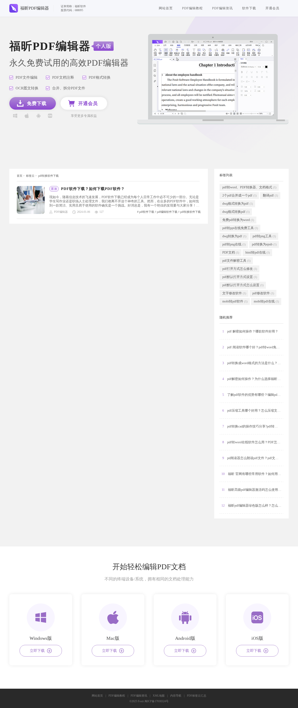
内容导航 (175, 695)
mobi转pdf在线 (266, 301)
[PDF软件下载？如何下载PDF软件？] (33, 200)
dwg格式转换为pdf (237, 203)
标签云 (30, 175)
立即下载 (37, 651)
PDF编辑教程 (192, 8)
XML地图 (159, 695)
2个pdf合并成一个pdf (239, 195)
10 (252, 474)
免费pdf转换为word (238, 220)
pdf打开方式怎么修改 (239, 269)
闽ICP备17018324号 (157, 701)
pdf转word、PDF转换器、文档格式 (249, 187)
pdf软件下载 (146, 211)
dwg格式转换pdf (236, 211)
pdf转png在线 (234, 244)
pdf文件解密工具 (236, 260)
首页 (19, 175)
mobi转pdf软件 (234, 301)
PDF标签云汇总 (196, 695)
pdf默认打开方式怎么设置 (243, 285)
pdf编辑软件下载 (167, 211)
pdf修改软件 (263, 293)
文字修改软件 (234, 293)
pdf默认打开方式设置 (239, 277)
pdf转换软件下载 (48, 175)
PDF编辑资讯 (222, 8)
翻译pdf (270, 195)
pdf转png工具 (264, 236)
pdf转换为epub (264, 244)
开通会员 (272, 8)
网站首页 (166, 8)
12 (252, 505)
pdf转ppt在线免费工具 (240, 228)
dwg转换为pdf (234, 236)
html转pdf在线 (257, 252)
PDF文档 (230, 252)
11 (252, 489)
